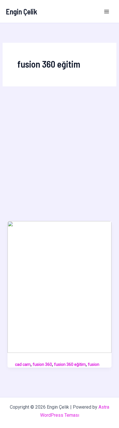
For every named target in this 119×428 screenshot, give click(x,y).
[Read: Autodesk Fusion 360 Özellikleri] (59, 286)
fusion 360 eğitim (70, 364)
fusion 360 (42, 364)
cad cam (23, 364)
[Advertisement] (59, 158)
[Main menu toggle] (107, 11)
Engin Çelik (21, 11)
